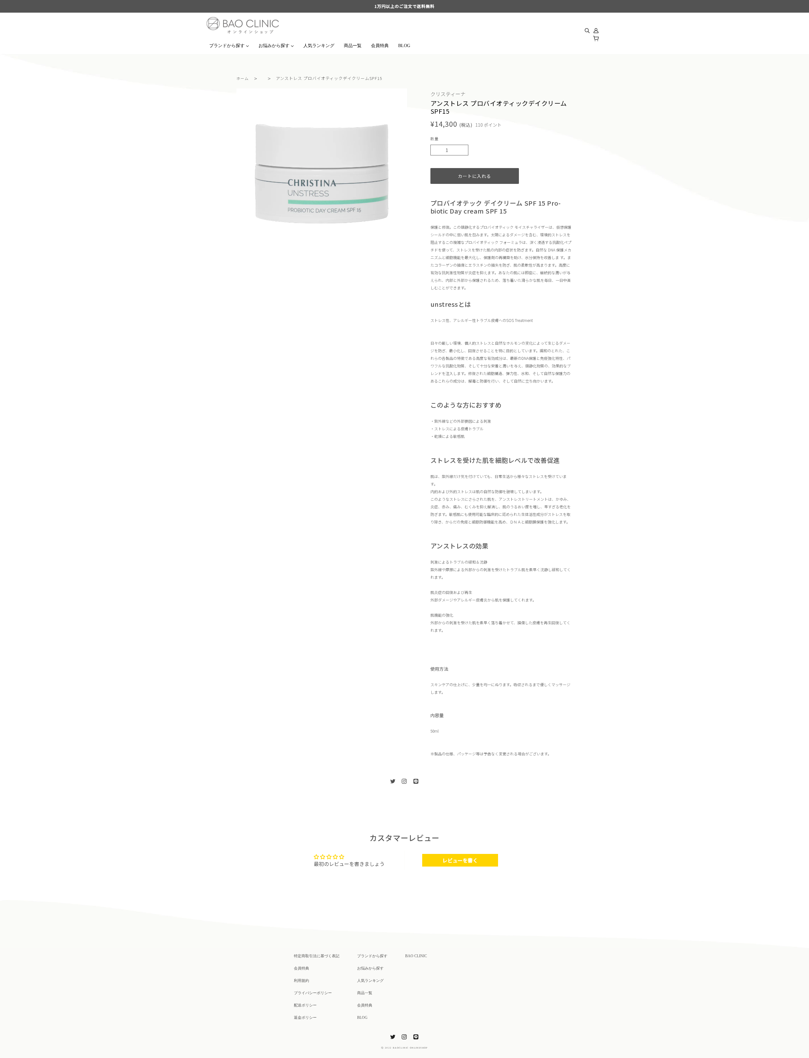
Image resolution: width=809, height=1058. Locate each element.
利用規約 (301, 980)
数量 (434, 138)
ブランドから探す (372, 956)
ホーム (242, 78)
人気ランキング (370, 980)
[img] (587, 28)
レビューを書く (460, 860)
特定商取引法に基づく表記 (316, 956)
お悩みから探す (370, 968)
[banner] (243, 24)
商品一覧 (364, 993)
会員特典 (301, 968)
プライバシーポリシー (313, 993)
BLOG (362, 1017)
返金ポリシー (305, 1017)
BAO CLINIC (416, 956)
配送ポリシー (305, 1005)
